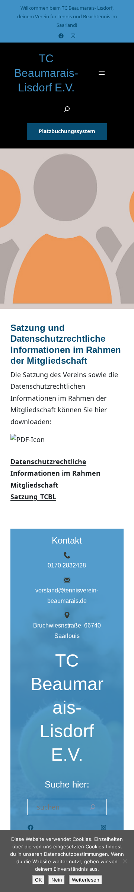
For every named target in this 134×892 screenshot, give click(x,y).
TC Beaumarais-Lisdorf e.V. (46, 73)
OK (38, 880)
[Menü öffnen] (101, 73)
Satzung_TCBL (33, 496)
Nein (56, 880)
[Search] (93, 807)
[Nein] (124, 861)
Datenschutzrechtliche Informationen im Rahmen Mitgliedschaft (55, 473)
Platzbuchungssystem (67, 131)
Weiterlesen (85, 880)
